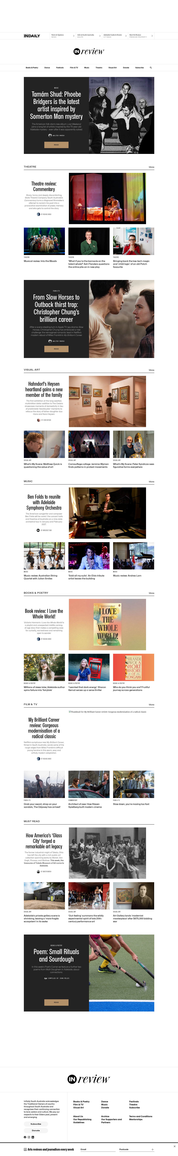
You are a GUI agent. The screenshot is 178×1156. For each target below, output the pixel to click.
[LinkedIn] (33, 1137)
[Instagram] (29, 1137)
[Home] (37, 36)
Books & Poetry (32, 68)
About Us (78, 1116)
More (151, 167)
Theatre (99, 68)
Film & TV (74, 68)
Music (86, 68)
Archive (105, 1116)
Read (56, 145)
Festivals (60, 68)
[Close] (174, 1146)
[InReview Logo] (89, 52)
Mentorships (136, 1119)
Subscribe (139, 68)
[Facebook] (25, 1137)
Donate (126, 68)
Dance (47, 68)
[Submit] (151, 1149)
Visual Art (112, 68)
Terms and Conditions (140, 1116)
